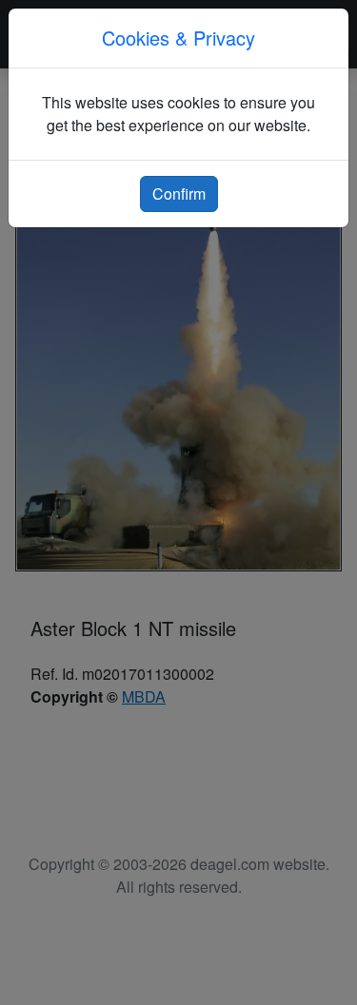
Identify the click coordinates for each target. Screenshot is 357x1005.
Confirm (179, 193)
